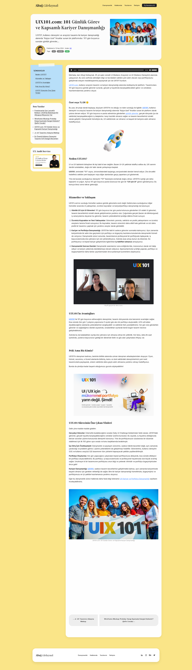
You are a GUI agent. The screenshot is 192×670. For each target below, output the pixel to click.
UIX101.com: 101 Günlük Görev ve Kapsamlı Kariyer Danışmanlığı (47, 128)
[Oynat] (71, 70)
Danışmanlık (83, 655)
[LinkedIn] (142, 655)
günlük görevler (132, 113)
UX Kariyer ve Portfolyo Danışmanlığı (134, 479)
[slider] (154, 70)
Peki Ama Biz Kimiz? (42, 86)
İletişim (112, 655)
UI (53, 51)
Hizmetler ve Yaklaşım (43, 78)
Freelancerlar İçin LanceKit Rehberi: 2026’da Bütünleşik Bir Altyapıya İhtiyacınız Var (46, 113)
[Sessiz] (150, 70)
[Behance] (150, 655)
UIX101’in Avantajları (42, 82)
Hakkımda (94, 655)
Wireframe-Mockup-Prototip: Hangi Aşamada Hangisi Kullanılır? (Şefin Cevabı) (47, 121)
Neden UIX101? (40, 74)
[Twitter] (154, 655)
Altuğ (46, 5)
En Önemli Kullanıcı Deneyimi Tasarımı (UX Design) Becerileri (46, 137)
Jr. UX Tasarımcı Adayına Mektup (46, 133)
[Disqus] (113, 584)
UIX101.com (73, 85)
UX (71, 48)
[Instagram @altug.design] (146, 655)
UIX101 (60, 51)
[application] (113, 70)
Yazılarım (103, 655)
